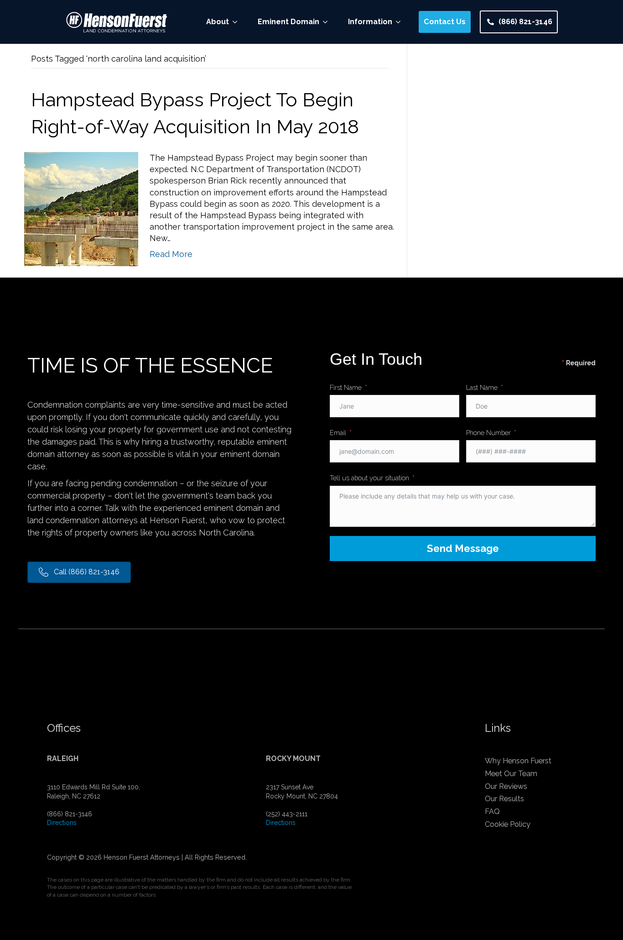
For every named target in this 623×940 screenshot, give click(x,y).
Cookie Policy (507, 824)
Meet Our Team (511, 773)
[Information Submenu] (401, 22)
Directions (62, 822)
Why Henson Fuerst (518, 760)
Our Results (504, 798)
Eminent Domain (288, 21)
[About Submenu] (237, 22)
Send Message (463, 548)
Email (338, 432)
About (217, 21)
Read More (171, 254)
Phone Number (488, 432)
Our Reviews (506, 786)
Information (370, 21)
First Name (346, 387)
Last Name (482, 387)
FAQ (492, 811)
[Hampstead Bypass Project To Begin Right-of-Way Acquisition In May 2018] (81, 208)
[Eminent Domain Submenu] (328, 22)
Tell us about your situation (369, 478)
